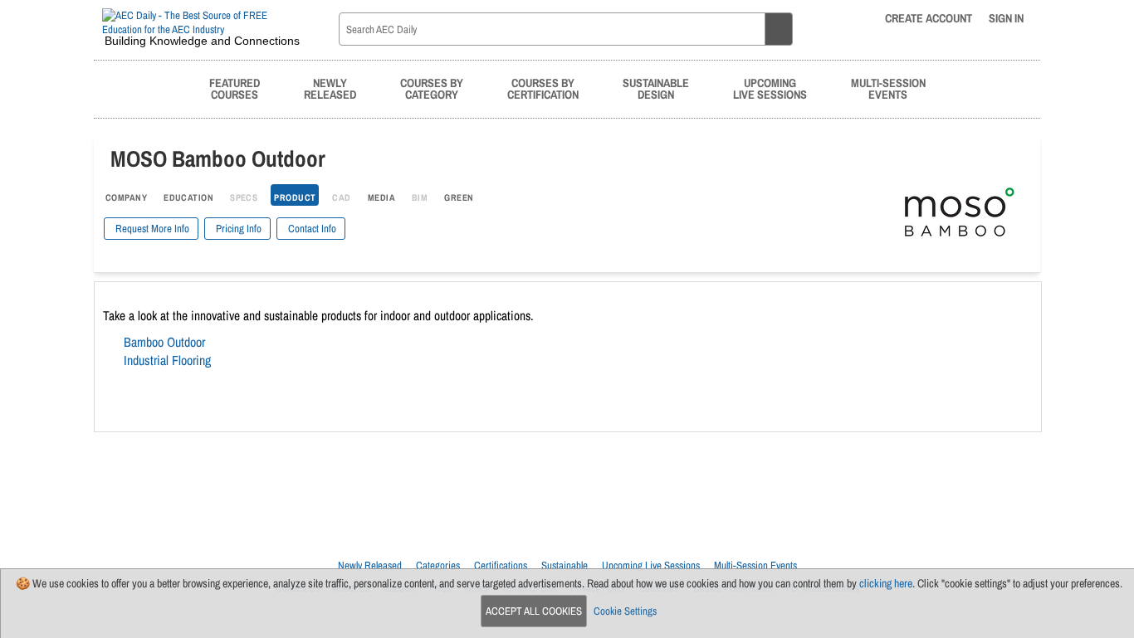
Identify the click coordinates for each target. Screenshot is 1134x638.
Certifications (500, 565)
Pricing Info (237, 229)
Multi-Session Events (755, 565)
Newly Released (370, 565)
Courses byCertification (543, 88)
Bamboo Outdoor (164, 342)
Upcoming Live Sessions (651, 565)
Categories (438, 565)
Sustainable (564, 565)
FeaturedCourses (234, 88)
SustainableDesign (656, 88)
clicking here (885, 583)
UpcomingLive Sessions (770, 88)
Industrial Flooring (167, 360)
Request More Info (151, 229)
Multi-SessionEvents (888, 88)
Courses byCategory (431, 88)
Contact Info (311, 229)
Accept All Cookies (534, 611)
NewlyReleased (330, 88)
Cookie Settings (625, 611)
